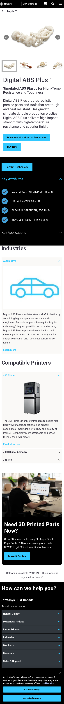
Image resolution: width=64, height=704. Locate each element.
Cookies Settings (32, 689)
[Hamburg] (60, 4)
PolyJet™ (12, 11)
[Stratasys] (6, 4)
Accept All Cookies (32, 698)
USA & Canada (30, 4)
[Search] (53, 4)
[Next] (57, 37)
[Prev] (6, 37)
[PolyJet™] (4, 11)
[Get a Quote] (45, 4)
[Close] (60, 672)
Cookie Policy (48, 683)
